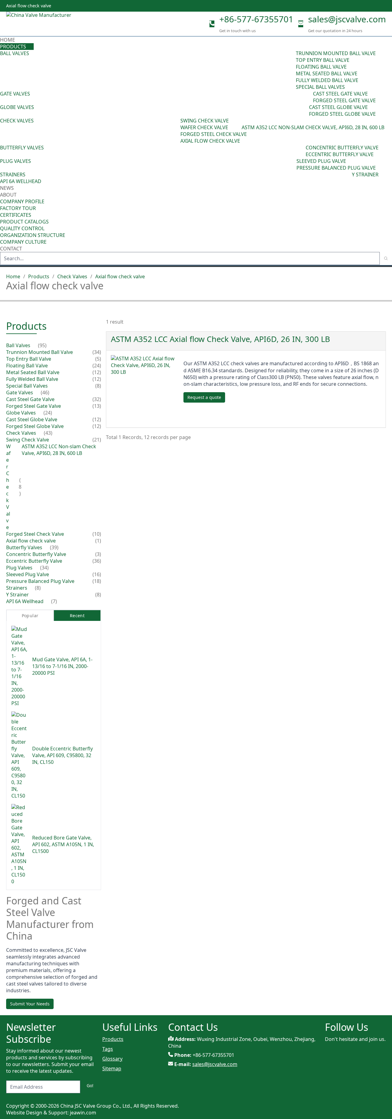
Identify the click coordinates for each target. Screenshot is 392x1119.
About (9, 194)
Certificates (15, 215)
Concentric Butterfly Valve (342, 147)
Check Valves (17, 120)
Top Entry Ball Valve (322, 60)
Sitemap (111, 1068)
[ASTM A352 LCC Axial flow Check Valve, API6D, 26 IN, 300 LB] (145, 389)
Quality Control (22, 228)
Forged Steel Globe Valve (342, 114)
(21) (96, 439)
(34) (292, 164)
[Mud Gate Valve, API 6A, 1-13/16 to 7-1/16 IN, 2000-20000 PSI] (19, 666)
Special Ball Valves (320, 87)
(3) (98, 554)
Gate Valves (15, 93)
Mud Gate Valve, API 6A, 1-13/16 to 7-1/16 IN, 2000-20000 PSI (62, 666)
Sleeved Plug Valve (321, 161)
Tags (107, 1049)
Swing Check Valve (204, 120)
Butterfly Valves (22, 147)
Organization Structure (32, 235)
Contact (11, 248)
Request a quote (204, 397)
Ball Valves (14, 53)
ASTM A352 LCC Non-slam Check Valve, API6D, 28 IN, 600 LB (313, 127)
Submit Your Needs (30, 1004)
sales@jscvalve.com (347, 19)
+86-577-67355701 (256, 19)
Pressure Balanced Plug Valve (336, 167)
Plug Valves (15, 161)
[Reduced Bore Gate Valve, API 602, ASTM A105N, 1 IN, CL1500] (19, 844)
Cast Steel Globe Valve (338, 107)
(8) (239, 127)
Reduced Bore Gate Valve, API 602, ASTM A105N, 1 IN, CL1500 (63, 844)
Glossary (112, 1058)
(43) (176, 130)
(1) (98, 540)
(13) (96, 406)
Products (13, 46)
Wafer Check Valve (204, 127)
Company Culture (23, 241)
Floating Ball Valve (321, 66)
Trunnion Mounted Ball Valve (336, 53)
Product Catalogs (24, 221)
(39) (301, 151)
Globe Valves (17, 107)
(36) (96, 561)
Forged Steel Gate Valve (344, 100)
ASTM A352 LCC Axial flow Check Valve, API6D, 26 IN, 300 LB (220, 339)
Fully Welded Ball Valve (327, 80)
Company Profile (22, 201)
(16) (96, 574)
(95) (291, 70)
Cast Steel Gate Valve (340, 93)
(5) (98, 358)
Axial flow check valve (210, 140)
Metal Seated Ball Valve (326, 73)
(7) (54, 601)
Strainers (12, 174)
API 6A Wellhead (20, 181)
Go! (90, 1085)
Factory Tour (18, 208)
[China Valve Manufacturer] (52, 24)
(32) (96, 399)
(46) (308, 97)
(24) (304, 110)
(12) (96, 372)
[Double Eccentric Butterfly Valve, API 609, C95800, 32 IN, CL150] (19, 755)
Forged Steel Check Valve (213, 134)
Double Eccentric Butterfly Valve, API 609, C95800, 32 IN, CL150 (62, 755)
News (7, 188)
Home (7, 39)
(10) (96, 534)
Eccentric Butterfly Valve (340, 154)
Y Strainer (365, 174)
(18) (96, 581)
